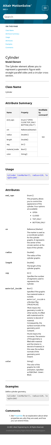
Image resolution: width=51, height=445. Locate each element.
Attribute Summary (12, 34)
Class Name (10, 30)
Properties (18, 415)
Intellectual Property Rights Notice (18, 431)
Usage (8, 37)
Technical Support (38, 431)
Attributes (9, 41)
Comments (9, 47)
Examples (9, 44)
